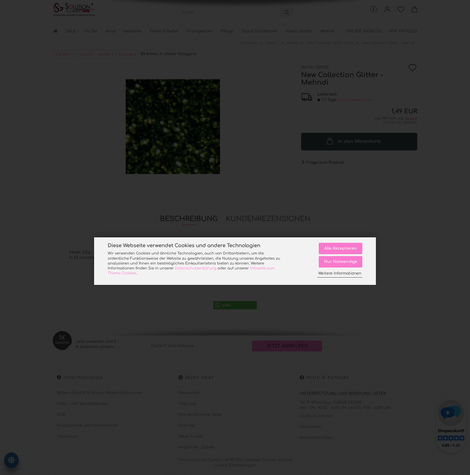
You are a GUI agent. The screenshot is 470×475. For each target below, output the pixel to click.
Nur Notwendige (340, 262)
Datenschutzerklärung (196, 268)
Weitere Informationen (339, 273)
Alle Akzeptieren (340, 248)
